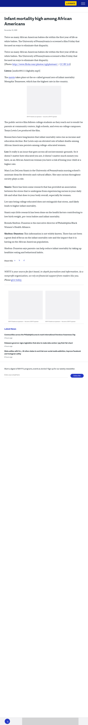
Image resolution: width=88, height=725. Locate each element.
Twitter (19, 260)
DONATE (71, 3)
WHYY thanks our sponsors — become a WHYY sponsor (42, 116)
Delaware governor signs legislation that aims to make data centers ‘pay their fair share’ (38, 343)
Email (24, 260)
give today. (16, 279)
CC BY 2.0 (65, 64)
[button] (7, 721)
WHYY (8, 3)
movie (12, 77)
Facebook (14, 260)
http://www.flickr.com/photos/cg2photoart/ (35, 64)
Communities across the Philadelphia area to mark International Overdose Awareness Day (39, 334)
